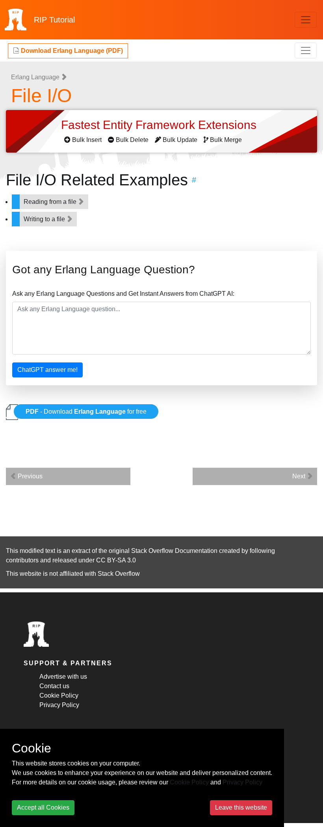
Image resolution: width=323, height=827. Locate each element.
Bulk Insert (87, 139)
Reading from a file (51, 201)
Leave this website (241, 807)
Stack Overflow (119, 573)
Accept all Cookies (43, 807)
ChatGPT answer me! (47, 369)
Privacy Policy (59, 705)
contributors (22, 560)
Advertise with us (63, 676)
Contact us (54, 686)
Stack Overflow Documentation (174, 550)
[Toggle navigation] (306, 20)
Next (299, 476)
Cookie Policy (58, 695)
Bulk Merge (225, 139)
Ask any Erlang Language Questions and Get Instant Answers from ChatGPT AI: (123, 293)
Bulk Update (180, 139)
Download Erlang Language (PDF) (71, 50)
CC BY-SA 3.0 (116, 560)
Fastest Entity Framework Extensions (160, 124)
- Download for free (86, 411)
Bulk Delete (132, 139)
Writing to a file (45, 219)
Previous (29, 476)
